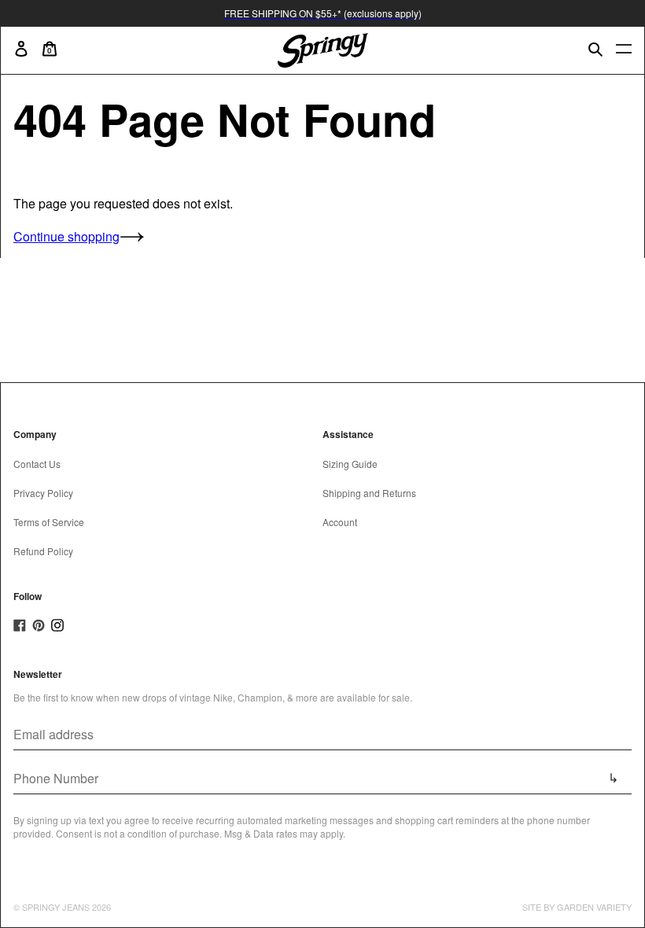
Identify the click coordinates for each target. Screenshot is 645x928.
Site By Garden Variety (577, 906)
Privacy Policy (43, 492)
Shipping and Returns (369, 492)
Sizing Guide (350, 463)
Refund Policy (43, 551)
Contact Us (37, 463)
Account (339, 521)
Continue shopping (66, 236)
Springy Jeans (56, 906)
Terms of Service (48, 521)
